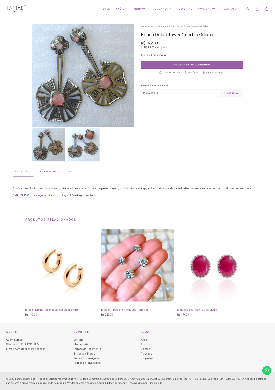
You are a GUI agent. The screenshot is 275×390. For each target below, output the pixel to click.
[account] (259, 9)
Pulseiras (184, 9)
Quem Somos (14, 339)
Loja (152, 26)
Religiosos (147, 358)
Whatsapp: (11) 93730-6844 (22, 344)
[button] (250, 9)
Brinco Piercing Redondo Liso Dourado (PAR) (51, 309)
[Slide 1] (48, 145)
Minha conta (81, 344)
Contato (78, 339)
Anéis (120, 9)
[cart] (266, 9)
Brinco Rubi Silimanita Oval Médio (197, 309)
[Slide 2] (83, 145)
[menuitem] (106, 9)
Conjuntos (207, 9)
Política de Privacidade (87, 362)
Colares (161, 9)
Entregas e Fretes (84, 353)
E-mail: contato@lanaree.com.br (25, 348)
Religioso (229, 9)
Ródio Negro (77, 195)
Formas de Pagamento (87, 348)
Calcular (233, 93)
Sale (106, 9)
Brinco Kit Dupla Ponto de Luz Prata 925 (125, 309)
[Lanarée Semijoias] (18, 9)
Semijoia (90, 195)
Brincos (139, 9)
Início (144, 26)
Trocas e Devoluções (86, 358)
